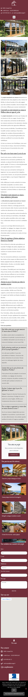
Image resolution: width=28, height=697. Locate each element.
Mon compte (14, 643)
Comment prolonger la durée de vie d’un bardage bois (11, 497)
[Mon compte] (14, 640)
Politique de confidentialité (14, 693)
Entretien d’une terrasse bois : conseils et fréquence (11, 535)
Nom (2, 549)
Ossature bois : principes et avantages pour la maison (11, 479)
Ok (14, 690)
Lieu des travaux (5, 571)
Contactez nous (14, 454)
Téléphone (4, 564)
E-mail (2, 556)
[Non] (26, 689)
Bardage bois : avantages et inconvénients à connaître (11, 516)
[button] (14, 17)
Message (3, 578)
